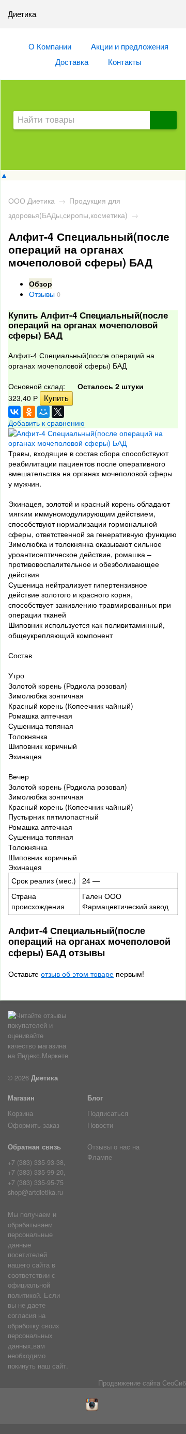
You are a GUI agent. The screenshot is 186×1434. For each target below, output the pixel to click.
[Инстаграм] (93, 1408)
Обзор (40, 283)
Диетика (44, 1077)
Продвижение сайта (129, 1383)
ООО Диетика (31, 200)
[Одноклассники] (29, 412)
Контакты (125, 61)
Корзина (20, 1113)
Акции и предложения (129, 46)
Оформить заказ (33, 1125)
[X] (58, 412)
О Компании (49, 46)
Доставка (71, 61)
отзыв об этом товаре (77, 974)
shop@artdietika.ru (35, 1192)
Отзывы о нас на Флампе (113, 1152)
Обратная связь (34, 1147)
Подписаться (107, 1113)
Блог (95, 1098)
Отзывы (42, 294)
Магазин (21, 1098)
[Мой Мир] (43, 412)
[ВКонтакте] (14, 412)
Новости (100, 1125)
